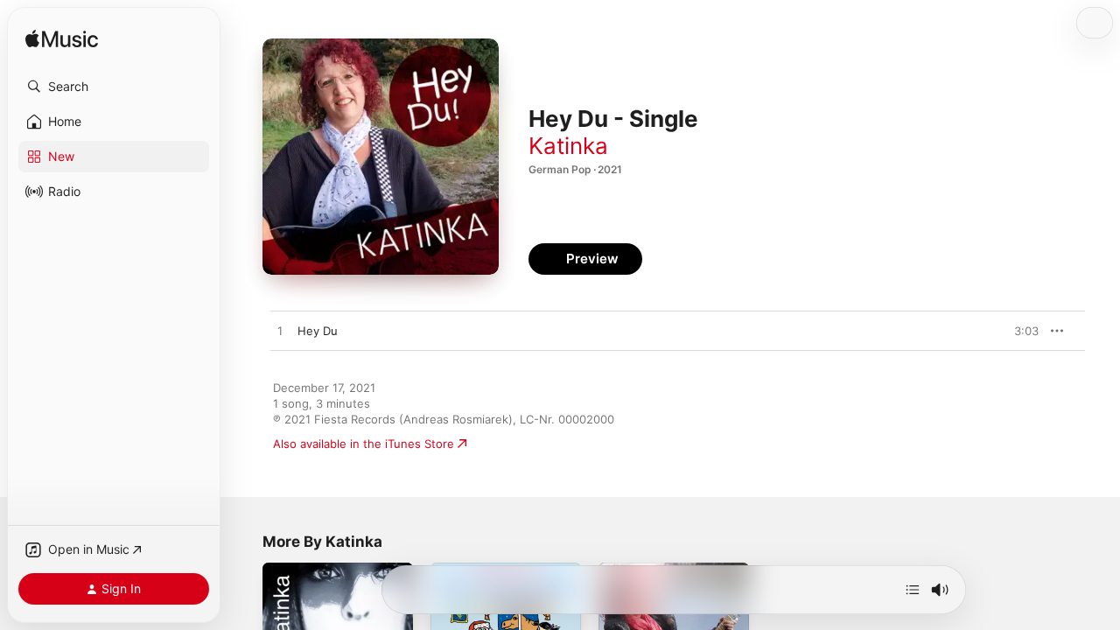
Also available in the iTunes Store (363, 444)
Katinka (568, 145)
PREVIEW (1019, 331)
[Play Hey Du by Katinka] (280, 332)
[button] (113, 87)
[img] (61, 40)
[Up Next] (912, 590)
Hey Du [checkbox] (318, 331)
